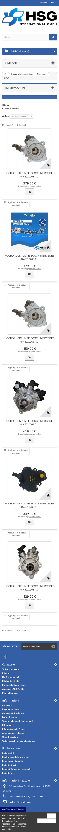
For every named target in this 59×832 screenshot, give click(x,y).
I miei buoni (8, 773)
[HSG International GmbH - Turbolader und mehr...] (29, 17)
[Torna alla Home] (5, 74)
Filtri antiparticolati (11, 681)
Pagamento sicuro (10, 709)
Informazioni (15, 88)
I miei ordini (8, 753)
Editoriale (6, 725)
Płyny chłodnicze (10, 693)
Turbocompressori (11, 669)
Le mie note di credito (12, 761)
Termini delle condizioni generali (17, 721)
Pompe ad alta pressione (14, 685)
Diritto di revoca (9, 717)
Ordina (5, 116)
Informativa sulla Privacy (14, 729)
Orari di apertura (10, 737)
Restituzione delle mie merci (15, 757)
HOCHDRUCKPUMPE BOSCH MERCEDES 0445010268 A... (29, 175)
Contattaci (43, 2)
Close (51, 816)
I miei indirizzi (9, 765)
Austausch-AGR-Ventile (13, 689)
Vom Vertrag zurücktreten (13, 809)
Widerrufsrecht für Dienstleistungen (19, 741)
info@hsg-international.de (25, 802)
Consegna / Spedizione (13, 713)
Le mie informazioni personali (16, 769)
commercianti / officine (13, 733)
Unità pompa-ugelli (11, 677)
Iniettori (6, 673)
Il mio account (11, 748)
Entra (53, 2)
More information (46, 821)
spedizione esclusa (34, 186)
